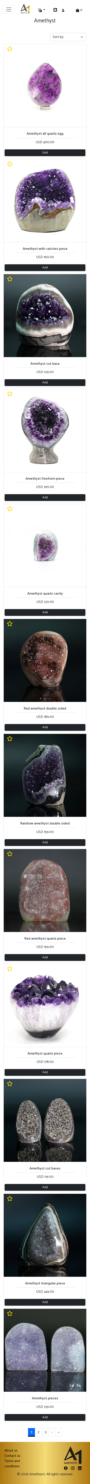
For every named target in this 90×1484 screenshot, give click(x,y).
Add (45, 152)
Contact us (12, 1456)
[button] (46, 10)
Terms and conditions (12, 1464)
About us (10, 1450)
